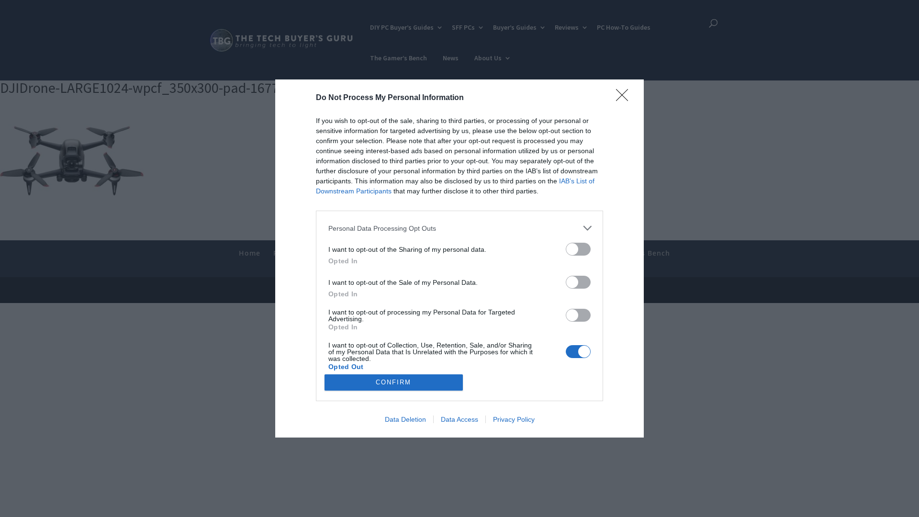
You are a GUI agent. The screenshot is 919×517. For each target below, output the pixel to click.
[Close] (625, 98)
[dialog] (459, 258)
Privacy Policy (514, 419)
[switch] (578, 249)
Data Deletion (405, 419)
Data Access (459, 419)
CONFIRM (393, 382)
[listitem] (459, 228)
